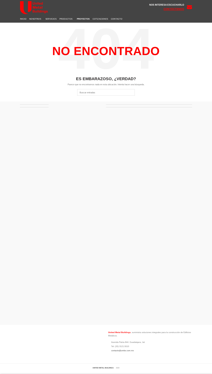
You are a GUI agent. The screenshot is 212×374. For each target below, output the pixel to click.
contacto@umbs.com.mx (122, 350)
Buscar (131, 92)
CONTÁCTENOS (174, 9)
